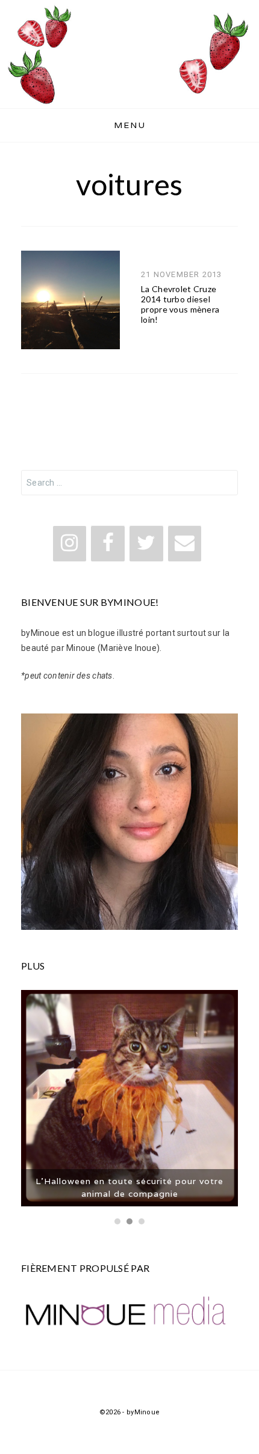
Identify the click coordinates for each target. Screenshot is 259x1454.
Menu (130, 125)
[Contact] (185, 543)
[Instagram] (70, 543)
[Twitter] (146, 543)
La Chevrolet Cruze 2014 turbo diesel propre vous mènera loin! (180, 304)
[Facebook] (108, 543)
